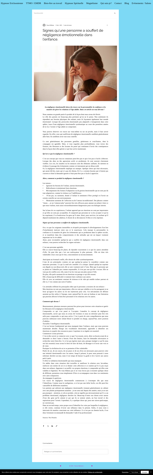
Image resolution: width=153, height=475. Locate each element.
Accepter (144, 472)
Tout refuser (134, 472)
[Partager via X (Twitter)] (48, 426)
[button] (115, 13)
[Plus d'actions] (107, 25)
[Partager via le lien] (56, 426)
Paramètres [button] (125, 472)
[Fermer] (151, 472)
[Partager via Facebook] (43, 426)
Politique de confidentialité (95, 472)
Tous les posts (38, 13)
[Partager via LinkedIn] (52, 426)
